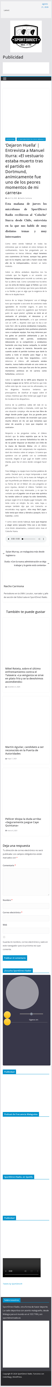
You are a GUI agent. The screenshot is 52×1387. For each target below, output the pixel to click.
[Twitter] (30, 1026)
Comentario (9, 865)
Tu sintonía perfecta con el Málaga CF (31, 139)
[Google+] (35, 1026)
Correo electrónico (12, 912)
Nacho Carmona (26, 198)
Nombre (7, 900)
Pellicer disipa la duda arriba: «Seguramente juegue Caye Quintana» (23, 822)
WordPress (17, 1377)
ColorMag (7, 1377)
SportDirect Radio (25, 1374)
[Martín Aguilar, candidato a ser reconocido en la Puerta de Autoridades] (26, 698)
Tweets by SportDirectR (12, 1284)
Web (5, 924)
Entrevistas (10, 139)
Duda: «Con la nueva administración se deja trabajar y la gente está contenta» (25, 563)
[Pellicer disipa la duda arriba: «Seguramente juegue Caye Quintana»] (26, 769)
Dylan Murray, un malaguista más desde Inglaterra (25, 553)
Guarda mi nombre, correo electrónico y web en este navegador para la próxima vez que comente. (25, 946)
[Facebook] (25, 1026)
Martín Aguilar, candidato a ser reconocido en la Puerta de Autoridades (24, 750)
